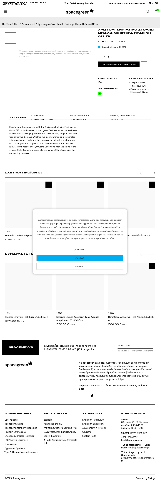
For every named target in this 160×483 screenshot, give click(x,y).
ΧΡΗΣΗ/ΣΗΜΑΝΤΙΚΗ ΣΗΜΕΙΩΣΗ (122, 118)
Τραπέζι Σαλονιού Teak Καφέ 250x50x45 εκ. (27, 317)
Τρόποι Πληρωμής (14, 424)
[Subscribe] (152, 346)
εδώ (112, 238)
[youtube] (103, 396)
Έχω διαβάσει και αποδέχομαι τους (135, 351)
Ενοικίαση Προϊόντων (93, 420)
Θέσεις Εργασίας (52, 436)
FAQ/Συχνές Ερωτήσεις (16, 440)
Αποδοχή (80, 258)
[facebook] (81, 396)
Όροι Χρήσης (11, 420)
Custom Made (89, 436)
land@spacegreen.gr (132, 440)
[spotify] (109, 396)
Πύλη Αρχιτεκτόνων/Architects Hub (60, 442)
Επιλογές (80, 250)
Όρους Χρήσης (148, 351)
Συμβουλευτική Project (94, 428)
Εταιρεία (48, 420)
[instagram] (87, 396)
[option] (10, 38)
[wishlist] (144, 64)
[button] (48, 185)
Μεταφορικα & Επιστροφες (80, 118)
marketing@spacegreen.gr (135, 448)
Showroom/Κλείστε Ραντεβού (20, 436)
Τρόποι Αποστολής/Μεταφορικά (21, 428)
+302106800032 (129, 437)
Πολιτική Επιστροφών (15, 432)
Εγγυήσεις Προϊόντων (16, 448)
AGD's (140, 373)
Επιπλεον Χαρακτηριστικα (42, 118)
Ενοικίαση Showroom (93, 424)
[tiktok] (92, 396)
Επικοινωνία (11, 444)
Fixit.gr (151, 478)
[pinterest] (97, 396)
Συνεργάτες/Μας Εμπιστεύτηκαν (60, 432)
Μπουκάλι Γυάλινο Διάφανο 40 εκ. (22, 235)
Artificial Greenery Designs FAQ (60, 428)
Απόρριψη (79, 266)
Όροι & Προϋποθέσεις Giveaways (21, 452)
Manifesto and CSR (53, 424)
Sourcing (86, 432)
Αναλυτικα (17, 118)
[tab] (20, 118)
